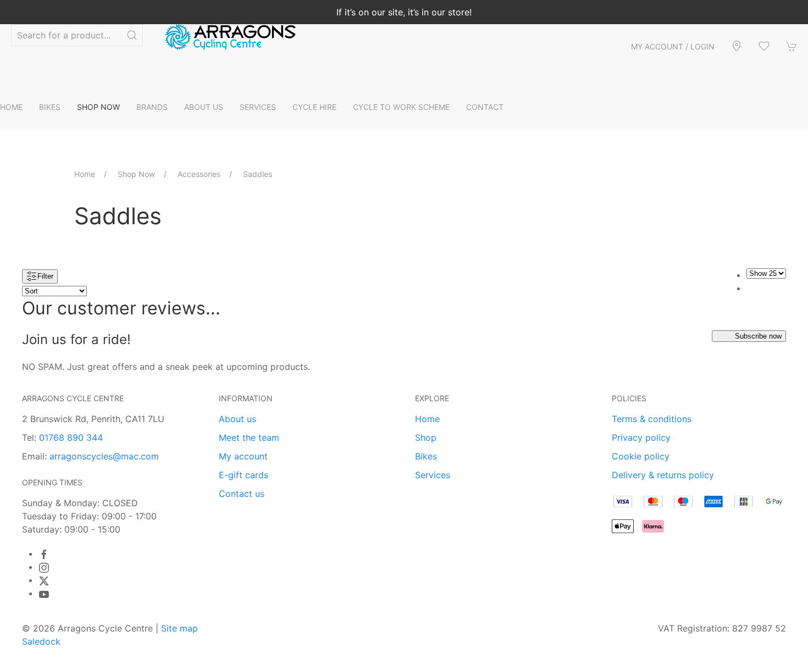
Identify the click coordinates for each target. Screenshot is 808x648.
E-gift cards (243, 474)
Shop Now (136, 174)
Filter (45, 276)
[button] (764, 46)
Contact (484, 107)
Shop (425, 437)
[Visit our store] (736, 46)
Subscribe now (758, 336)
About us (237, 418)
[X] (43, 580)
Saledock (41, 641)
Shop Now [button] (98, 107)
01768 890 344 (71, 437)
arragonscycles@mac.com (104, 456)
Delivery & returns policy (663, 474)
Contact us (241, 493)
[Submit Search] (132, 35)
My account (243, 456)
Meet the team (249, 437)
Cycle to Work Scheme (401, 107)
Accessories (199, 174)
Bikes (426, 456)
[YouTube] (43, 594)
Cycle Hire (314, 107)
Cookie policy (640, 456)
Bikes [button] (49, 107)
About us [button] (203, 107)
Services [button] (258, 107)
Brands (152, 107)
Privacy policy (641, 437)
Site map (179, 628)
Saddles (257, 174)
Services (432, 474)
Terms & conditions (651, 418)
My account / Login (673, 46)
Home (11, 107)
